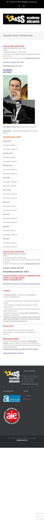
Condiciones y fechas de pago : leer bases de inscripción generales (20, 349)
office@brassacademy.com (32, 58)
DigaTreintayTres (22, 440)
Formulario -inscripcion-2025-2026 (13, 268)
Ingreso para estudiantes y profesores (13, 353)
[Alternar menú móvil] (40, 25)
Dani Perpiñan (7, 127)
